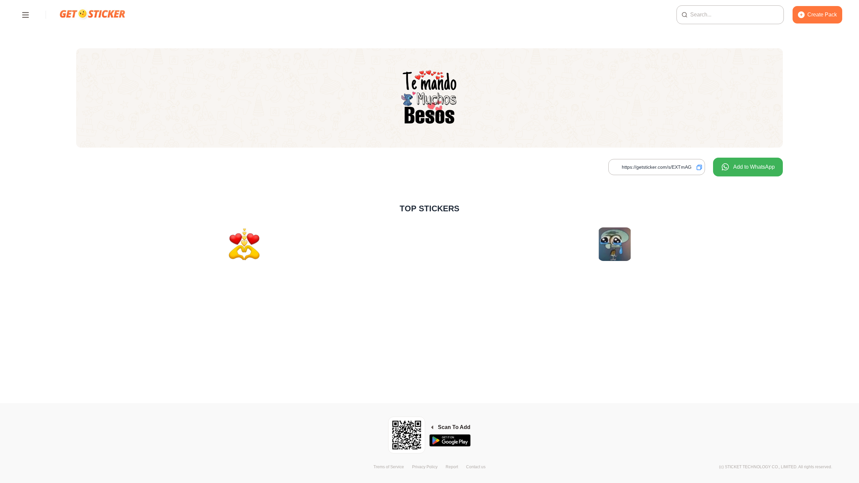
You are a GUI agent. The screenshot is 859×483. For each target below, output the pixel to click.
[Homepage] (93, 14)
